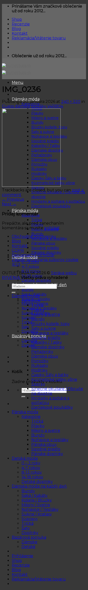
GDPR (18, 250)
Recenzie (21, 24)
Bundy (37, 233)
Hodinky (39, 370)
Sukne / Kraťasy (37, 514)
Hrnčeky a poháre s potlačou (58, 201)
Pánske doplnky (46, 252)
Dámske (29, 340)
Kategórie (31, 300)
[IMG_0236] (31, 185)
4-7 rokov (30, 266)
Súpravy (29, 317)
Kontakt (20, 33)
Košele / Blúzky (37, 500)
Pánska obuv (43, 243)
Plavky (37, 309)
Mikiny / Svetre (36, 505)
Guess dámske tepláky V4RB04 (32, 106)
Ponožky (39, 361)
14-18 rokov (32, 477)
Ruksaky (39, 365)
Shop (17, 19)
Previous (13, 199)
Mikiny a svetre (45, 314)
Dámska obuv (44, 356)
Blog (16, 28)
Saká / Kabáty (34, 495)
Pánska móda (25, 210)
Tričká (36, 220)
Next (9, 204)
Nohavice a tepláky (49, 333)
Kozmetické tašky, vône (54, 379)
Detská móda (25, 458)
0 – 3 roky (31, 463)
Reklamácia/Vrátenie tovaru (39, 38)
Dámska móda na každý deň (39, 486)
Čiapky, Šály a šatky (49, 374)
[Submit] (23, 396)
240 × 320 (70, 101)
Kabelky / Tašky (46, 342)
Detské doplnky (36, 280)
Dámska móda (26, 296)
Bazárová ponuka (29, 336)
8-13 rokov (32, 472)
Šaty (25, 326)
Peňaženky (42, 351)
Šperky (38, 384)
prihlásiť (52, 228)
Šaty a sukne (43, 328)
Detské (28, 546)
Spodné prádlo (45, 247)
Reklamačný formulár (33, 255)
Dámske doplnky (48, 347)
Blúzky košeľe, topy (50, 323)
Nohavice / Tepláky (40, 509)
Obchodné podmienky (34, 236)
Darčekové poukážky (51, 206)
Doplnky (29, 331)
